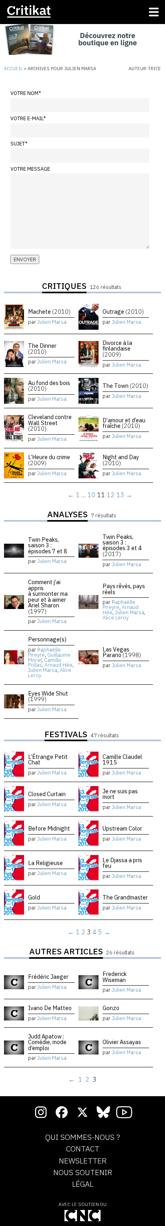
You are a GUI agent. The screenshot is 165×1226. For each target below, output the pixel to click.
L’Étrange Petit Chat (48, 759)
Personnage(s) (47, 639)
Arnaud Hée (58, 664)
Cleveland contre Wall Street (50, 422)
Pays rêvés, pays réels (124, 588)
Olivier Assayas (122, 1042)
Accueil (13, 68)
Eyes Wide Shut (48, 696)
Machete (49, 311)
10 (91, 495)
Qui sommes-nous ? (82, 1137)
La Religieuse (45, 863)
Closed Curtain (47, 794)
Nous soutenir (82, 1172)
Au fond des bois (49, 385)
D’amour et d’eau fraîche (124, 423)
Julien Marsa (51, 322)
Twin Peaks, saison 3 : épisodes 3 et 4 (122, 545)
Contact (82, 1149)
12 (111, 495)
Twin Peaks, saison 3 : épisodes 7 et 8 (47, 545)
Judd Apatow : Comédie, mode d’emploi (47, 1042)
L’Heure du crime (49, 459)
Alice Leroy (116, 617)
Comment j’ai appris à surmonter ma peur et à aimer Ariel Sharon (48, 596)
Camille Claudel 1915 (122, 759)
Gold (34, 897)
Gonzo (111, 1008)
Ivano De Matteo (50, 1008)
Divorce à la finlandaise (117, 348)
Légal (82, 1184)
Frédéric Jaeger (48, 976)
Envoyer (25, 259)
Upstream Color (122, 828)
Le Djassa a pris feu (122, 862)
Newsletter (83, 1161)
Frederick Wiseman (115, 976)
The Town (125, 385)
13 (120, 495)
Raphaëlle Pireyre (119, 605)
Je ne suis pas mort (120, 794)
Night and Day (121, 459)
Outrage (123, 311)
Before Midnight (49, 828)
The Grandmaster (125, 897)
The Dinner (42, 348)
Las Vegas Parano (122, 652)
